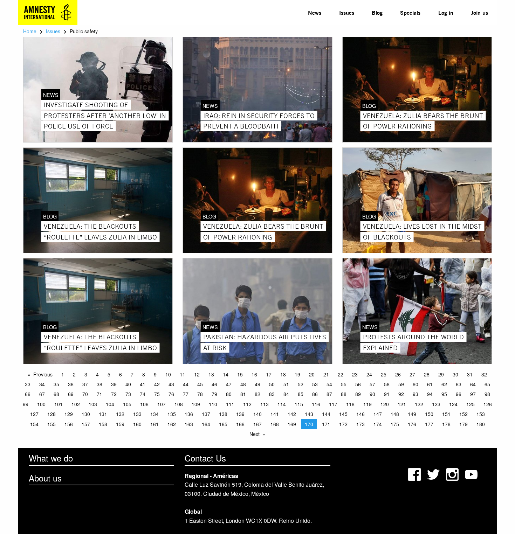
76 (171, 393)
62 (444, 384)
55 (343, 384)
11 (182, 374)
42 (157, 384)
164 (206, 424)
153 (480, 413)
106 (144, 404)
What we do (51, 458)
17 (269, 374)
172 (343, 424)
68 (56, 393)
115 (299, 404)
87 (329, 393)
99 (25, 404)
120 (384, 404)
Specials (410, 12)
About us (45, 478)
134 (154, 413)
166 (240, 424)
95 (444, 393)
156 (68, 424)
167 (257, 424)
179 (463, 424)
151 (446, 413)
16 (254, 374)
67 (42, 393)
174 (377, 424)
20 (312, 374)
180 (480, 424)
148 (395, 413)
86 (315, 393)
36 (71, 384)
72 (114, 393)
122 (419, 404)
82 (257, 393)
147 (377, 413)
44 (185, 384)
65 (487, 384)
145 (343, 413)
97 (473, 393)
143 (309, 413)
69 (71, 393)
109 (196, 404)
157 (86, 424)
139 (240, 413)
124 (453, 404)
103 (93, 404)
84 (286, 393)
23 (355, 374)
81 (243, 393)
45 (200, 384)
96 (458, 393)
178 (446, 424)
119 (367, 404)
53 (315, 384)
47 (229, 384)
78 (200, 393)
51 (286, 384)
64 (473, 384)
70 (85, 393)
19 (297, 374)
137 (206, 413)
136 (189, 413)
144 (326, 413)
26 (398, 374)
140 (257, 413)
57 (372, 384)
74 (142, 393)
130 (86, 413)
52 (300, 384)
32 (484, 374)
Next (254, 433)
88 (343, 393)
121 (402, 404)
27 (412, 374)
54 (329, 384)
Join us (479, 12)
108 (178, 404)
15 (240, 374)
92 (401, 393)
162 (171, 424)
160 (137, 424)
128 (51, 413)
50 (272, 384)
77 (185, 393)
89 (358, 393)
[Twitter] (434, 474)
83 (272, 393)
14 (225, 374)
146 (360, 413)
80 (229, 393)
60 (415, 384)
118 (350, 404)
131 (103, 413)
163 (189, 424)
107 (161, 404)
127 (34, 413)
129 (68, 413)
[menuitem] (314, 12)
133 (137, 413)
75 (157, 393)
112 (247, 404)
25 (383, 374)
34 (42, 384)
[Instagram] (453, 474)
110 (213, 404)
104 (110, 404)
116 (316, 404)
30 (455, 374)
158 (103, 424)
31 (470, 374)
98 (487, 393)
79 (214, 393)
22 (340, 374)
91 (387, 393)
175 (395, 424)
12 (197, 374)
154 (34, 424)
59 (401, 384)
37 (85, 384)
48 (243, 384)
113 (264, 404)
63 (458, 384)
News (314, 12)
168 (274, 424)
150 (429, 413)
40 (128, 384)
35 (56, 384)
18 (283, 374)
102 (75, 404)
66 (27, 393)
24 (369, 374)
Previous (43, 374)
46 (214, 384)
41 (142, 384)
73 (128, 393)
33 (27, 384)
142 (292, 413)
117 (333, 404)
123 (436, 404)
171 (326, 424)
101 (58, 404)
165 (223, 424)
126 (487, 404)
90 (372, 393)
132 (120, 413)
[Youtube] (472, 474)
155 (51, 424)
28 (427, 374)
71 (99, 393)
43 (171, 384)
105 (127, 404)
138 (223, 413)
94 (430, 393)
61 (430, 384)
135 (171, 413)
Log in (445, 12)
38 (99, 384)
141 (274, 413)
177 (429, 424)
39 (114, 384)
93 (415, 393)
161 (154, 424)
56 (358, 384)
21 (326, 374)
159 (120, 424)
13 (211, 374)
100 (41, 404)
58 (387, 384)
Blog (377, 12)
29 (441, 374)
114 (281, 404)
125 (470, 404)
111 (230, 404)
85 (300, 393)
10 (168, 374)
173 (360, 424)
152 (463, 413)
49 (257, 384)
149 (412, 413)
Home (29, 31)
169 (292, 424)
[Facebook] (415, 474)
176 (412, 424)
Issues (346, 12)
